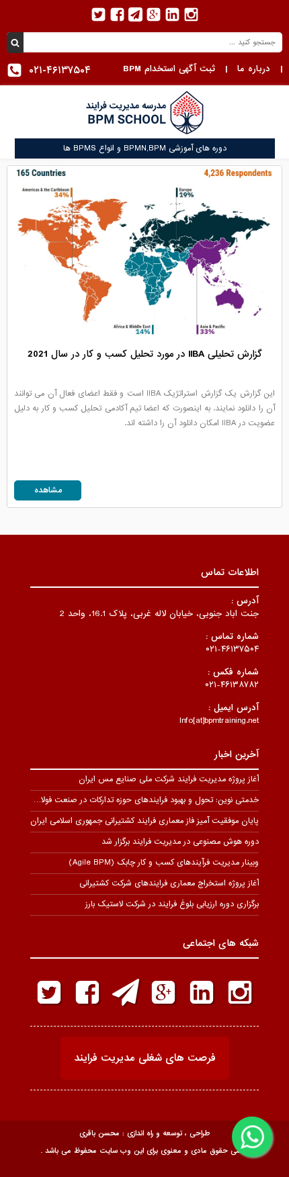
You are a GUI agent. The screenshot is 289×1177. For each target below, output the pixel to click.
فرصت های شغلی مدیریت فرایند (145, 1058)
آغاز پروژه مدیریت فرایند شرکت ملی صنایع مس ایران (169, 779)
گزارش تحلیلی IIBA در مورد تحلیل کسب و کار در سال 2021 (145, 354)
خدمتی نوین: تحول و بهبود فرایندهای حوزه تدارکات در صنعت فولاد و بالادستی (129, 800)
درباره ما (253, 68)
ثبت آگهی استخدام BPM (169, 68)
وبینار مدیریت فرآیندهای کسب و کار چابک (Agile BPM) (164, 863)
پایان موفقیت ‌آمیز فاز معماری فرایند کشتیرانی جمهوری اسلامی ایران (144, 821)
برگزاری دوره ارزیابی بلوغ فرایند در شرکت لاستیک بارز (172, 904)
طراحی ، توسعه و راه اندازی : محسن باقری (144, 1133)
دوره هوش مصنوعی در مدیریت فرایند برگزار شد (180, 842)
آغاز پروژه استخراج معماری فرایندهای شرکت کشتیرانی (169, 883)
